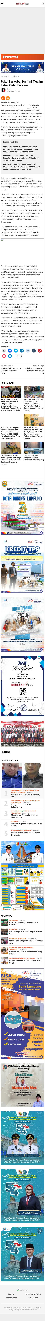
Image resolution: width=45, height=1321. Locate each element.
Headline (26, 811)
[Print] (3, 98)
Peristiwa (19, 830)
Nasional (33, 811)
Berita (25, 790)
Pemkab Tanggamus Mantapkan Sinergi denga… (25, 952)
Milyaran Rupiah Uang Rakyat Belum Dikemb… (26, 824)
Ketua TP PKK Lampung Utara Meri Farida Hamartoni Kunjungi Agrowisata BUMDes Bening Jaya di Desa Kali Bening (21, 158)
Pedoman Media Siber (33, 1294)
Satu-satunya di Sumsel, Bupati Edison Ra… (25, 932)
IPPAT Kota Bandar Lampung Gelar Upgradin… (24, 923)
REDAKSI (11, 1294)
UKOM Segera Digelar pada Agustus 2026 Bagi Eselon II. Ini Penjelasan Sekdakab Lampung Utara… (11, 459)
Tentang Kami (33, 1298)
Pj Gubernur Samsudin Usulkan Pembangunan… (24, 816)
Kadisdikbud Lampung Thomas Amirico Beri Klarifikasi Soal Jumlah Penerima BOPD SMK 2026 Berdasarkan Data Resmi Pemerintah (21, 166)
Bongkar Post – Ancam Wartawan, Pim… (25, 795)
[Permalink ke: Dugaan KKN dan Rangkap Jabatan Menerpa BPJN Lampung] (34, 448)
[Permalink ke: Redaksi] (3, 90)
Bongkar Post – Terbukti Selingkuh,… (21, 806)
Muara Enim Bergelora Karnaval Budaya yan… (26, 942)
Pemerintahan (16, 803)
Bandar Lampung (16, 790)
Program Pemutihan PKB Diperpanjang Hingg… (25, 961)
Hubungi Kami (11, 1298)
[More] (8, 98)
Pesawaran (21, 792)
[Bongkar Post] (22, 3)
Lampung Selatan (34, 801)
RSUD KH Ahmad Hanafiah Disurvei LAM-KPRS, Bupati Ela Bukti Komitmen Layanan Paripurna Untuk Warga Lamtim (33, 432)
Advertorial (13, 920)
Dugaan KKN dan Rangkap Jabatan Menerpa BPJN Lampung (34, 457)
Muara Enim (22, 939)
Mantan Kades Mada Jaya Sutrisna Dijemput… (25, 834)
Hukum (30, 790)
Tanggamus (13, 949)
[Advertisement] (22, 30)
